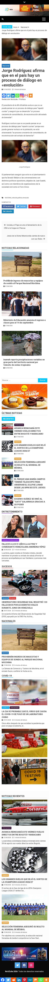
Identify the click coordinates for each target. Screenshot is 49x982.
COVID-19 (7, 675)
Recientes (8, 419)
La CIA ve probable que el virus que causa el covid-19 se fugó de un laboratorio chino (24, 714)
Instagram (31, 965)
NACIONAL (8, 198)
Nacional (6, 66)
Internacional (19, 425)
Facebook (8, 206)
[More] (31, 96)
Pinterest (36, 206)
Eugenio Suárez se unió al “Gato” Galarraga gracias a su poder (29, 502)
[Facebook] (4, 96)
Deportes (18, 442)
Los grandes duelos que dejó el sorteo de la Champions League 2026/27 (30, 448)
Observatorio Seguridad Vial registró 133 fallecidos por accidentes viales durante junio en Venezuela (24, 605)
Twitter (22, 206)
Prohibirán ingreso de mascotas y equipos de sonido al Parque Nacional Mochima (22, 660)
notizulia (14, 198)
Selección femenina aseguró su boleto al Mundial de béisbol (30, 465)
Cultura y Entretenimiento (10, 540)
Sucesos (7, 566)
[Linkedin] (13, 96)
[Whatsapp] (17, 96)
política (20, 198)
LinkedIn (8, 211)
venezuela (25, 198)
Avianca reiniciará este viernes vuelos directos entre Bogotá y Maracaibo (28, 431)
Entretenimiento (12, 511)
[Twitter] (8, 96)
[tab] (8, 419)
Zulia (16, 476)
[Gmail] (26, 96)
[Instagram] (22, 96)
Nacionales (8, 621)
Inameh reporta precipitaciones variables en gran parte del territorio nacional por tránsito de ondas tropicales (24, 362)
